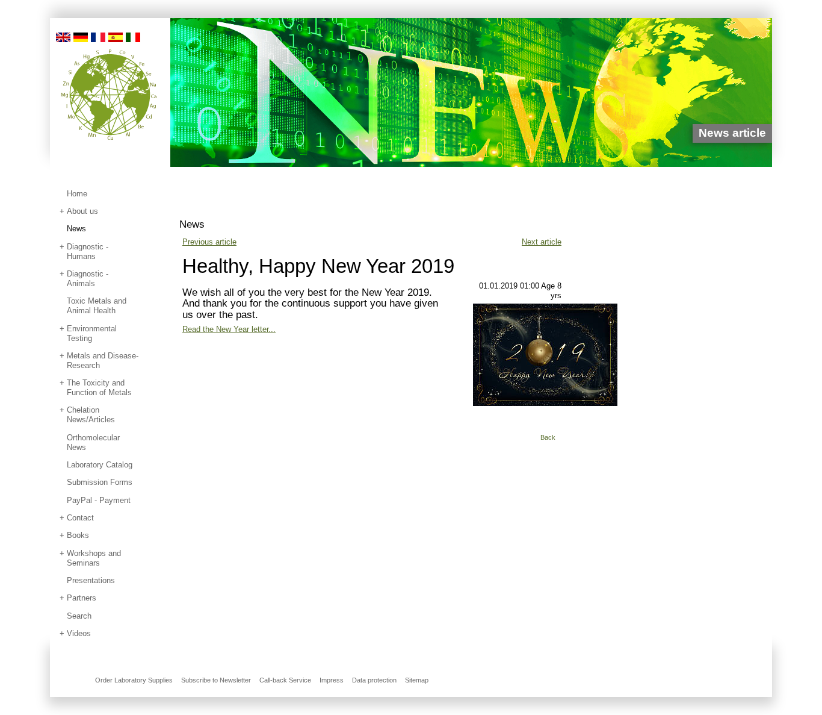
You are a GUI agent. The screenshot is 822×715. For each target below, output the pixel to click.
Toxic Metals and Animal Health (96, 305)
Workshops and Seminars (94, 558)
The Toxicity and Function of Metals (99, 387)
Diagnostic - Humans (87, 251)
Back (547, 437)
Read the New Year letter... (229, 329)
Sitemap (416, 680)
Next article (541, 241)
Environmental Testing (92, 333)
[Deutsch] (80, 36)
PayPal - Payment (99, 500)
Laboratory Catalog (99, 464)
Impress (332, 680)
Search (79, 615)
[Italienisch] (133, 36)
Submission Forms (99, 482)
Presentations (91, 580)
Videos (79, 633)
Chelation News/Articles (91, 414)
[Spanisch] (115, 36)
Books (78, 535)
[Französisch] (98, 36)
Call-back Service (285, 680)
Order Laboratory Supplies (134, 680)
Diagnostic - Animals (87, 278)
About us (82, 211)
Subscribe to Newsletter (216, 680)
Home (77, 193)
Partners (81, 597)
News (76, 228)
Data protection (374, 680)
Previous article (209, 241)
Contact (80, 517)
